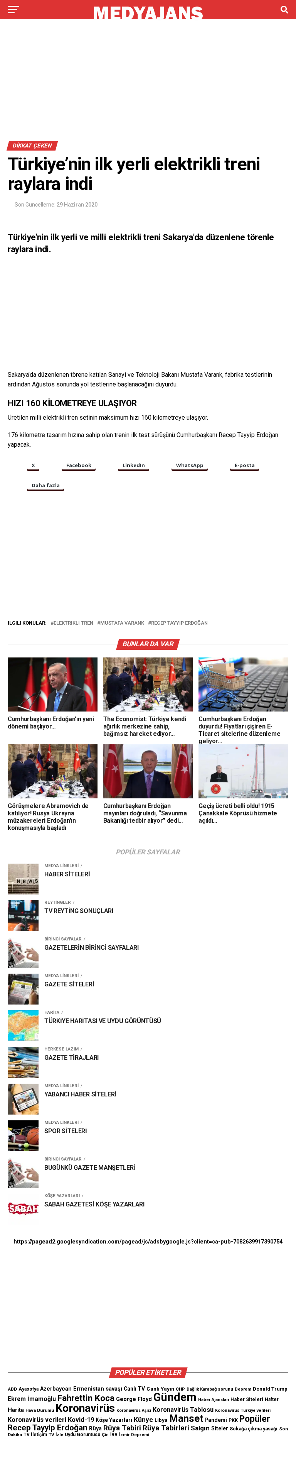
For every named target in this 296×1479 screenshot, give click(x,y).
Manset (186, 1418)
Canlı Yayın (160, 1389)
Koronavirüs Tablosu (183, 1409)
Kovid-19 (81, 1419)
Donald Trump (270, 1389)
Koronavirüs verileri (37, 1419)
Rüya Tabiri (122, 1427)
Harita (16, 1409)
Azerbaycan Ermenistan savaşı (81, 1388)
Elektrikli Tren (73, 623)
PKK (233, 1420)
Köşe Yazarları (114, 1420)
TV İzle (56, 1434)
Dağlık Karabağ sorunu (210, 1389)
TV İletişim (35, 1434)
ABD (12, 1389)
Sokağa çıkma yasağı (254, 1429)
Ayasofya (28, 1389)
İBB (114, 1434)
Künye (143, 1419)
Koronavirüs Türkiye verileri (243, 1410)
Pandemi (216, 1420)
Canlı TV (134, 1389)
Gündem (175, 1397)
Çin (105, 1434)
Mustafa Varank (122, 623)
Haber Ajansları (213, 1399)
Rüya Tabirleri (166, 1427)
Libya (161, 1420)
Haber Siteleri (246, 1399)
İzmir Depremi (134, 1434)
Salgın (200, 1428)
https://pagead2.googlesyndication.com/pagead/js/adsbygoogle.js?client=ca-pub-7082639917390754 (148, 1241)
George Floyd (134, 1399)
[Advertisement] (148, 84)
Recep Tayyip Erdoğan (179, 623)
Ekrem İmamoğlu (32, 1399)
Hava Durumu (39, 1410)
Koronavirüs (85, 1408)
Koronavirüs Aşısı (133, 1410)
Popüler (254, 1419)
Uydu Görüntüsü (82, 1434)
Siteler (219, 1428)
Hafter (272, 1399)
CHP (180, 1389)
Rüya (95, 1428)
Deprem (243, 1389)
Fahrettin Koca (85, 1398)
